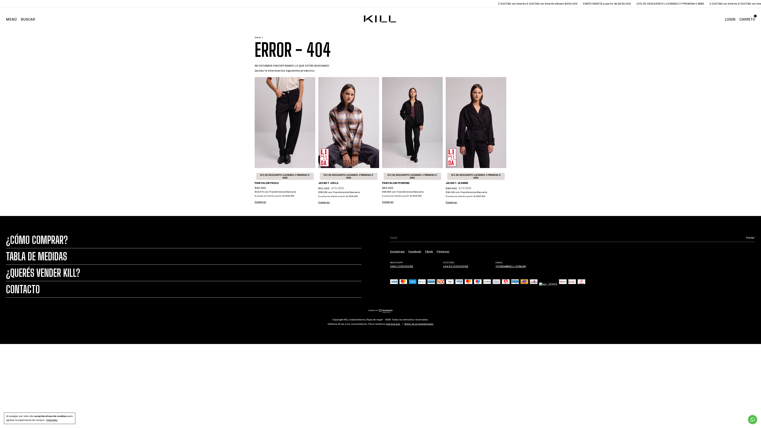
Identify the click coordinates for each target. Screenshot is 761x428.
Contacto (23, 289)
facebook (415, 251)
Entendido (51, 420)
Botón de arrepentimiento (418, 324)
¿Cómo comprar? (37, 240)
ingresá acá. (393, 324)
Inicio (258, 37)
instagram (397, 251)
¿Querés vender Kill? (43, 273)
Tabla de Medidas (36, 256)
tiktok (429, 251)
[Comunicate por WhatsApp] (752, 419)
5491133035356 (401, 266)
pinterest (443, 251)
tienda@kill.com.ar (510, 266)
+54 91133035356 (455, 266)
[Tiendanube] (380, 312)
